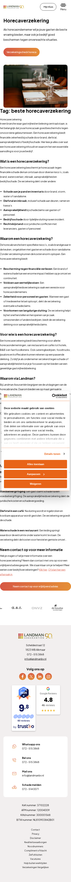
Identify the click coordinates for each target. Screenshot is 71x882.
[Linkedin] (39, 676)
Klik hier (43, 569)
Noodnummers (35, 846)
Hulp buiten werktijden (35, 863)
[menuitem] (22, 676)
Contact (35, 829)
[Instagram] (48, 676)
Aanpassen (33, 474)
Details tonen (52, 453)
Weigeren (35, 483)
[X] (31, 676)
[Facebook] (22, 676)
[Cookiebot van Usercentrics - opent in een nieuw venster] (52, 396)
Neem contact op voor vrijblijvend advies (35, 586)
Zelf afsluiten (35, 854)
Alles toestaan (35, 464)
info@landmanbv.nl (35, 658)
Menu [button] (63, 9)
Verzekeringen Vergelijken (35, 867)
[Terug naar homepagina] (13, 7)
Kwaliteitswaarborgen (35, 842)
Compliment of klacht (35, 850)
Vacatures (35, 859)
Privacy (35, 834)
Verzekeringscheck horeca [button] (21, 52)
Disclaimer (35, 838)
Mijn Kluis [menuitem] (48, 6)
